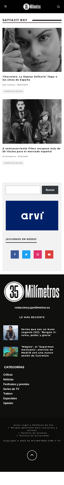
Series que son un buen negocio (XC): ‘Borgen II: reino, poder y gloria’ (38, 332)
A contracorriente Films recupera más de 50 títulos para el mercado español (31, 150)
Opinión (8, 403)
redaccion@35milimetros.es (32, 307)
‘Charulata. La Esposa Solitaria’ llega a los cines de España (29, 78)
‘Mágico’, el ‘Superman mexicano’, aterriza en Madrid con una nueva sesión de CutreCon (37, 351)
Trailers (8, 393)
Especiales (10, 398)
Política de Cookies (34, 433)
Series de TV (11, 389)
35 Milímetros (9, 156)
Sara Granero (8, 85)
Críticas (8, 374)
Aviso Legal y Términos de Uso (34, 425)
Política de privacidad (34, 436)
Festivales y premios (16, 384)
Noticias (8, 379)
